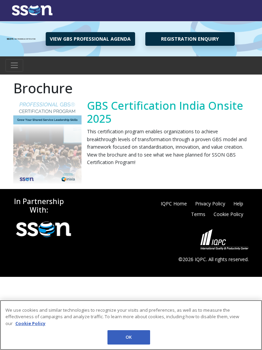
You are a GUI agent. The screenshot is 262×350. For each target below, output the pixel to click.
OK (129, 337)
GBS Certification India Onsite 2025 (165, 112)
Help (238, 203)
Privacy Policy (210, 203)
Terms (198, 214)
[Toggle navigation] (14, 65)
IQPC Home (174, 203)
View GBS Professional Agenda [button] (90, 39)
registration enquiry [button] (190, 39)
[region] (131, 325)
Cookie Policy (228, 214)
